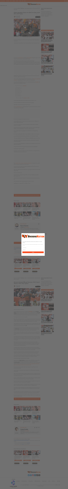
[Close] (46, 234)
